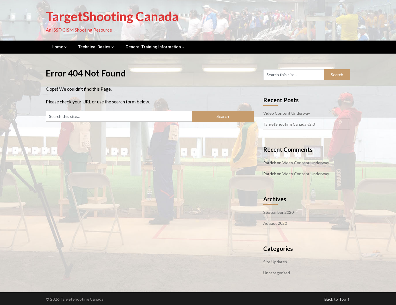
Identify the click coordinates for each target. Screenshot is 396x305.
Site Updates (275, 261)
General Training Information (153, 47)
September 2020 (278, 212)
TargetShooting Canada (112, 16)
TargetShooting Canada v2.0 (289, 124)
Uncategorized (276, 272)
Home (57, 47)
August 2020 (275, 223)
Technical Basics (94, 47)
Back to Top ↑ (337, 299)
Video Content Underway (286, 113)
